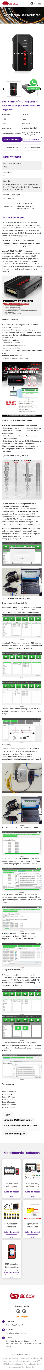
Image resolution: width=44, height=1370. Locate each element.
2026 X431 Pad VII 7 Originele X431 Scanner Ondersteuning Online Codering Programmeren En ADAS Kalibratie (11, 1185)
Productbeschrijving (32, 147)
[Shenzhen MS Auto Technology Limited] (10, 3)
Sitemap (28, 1354)
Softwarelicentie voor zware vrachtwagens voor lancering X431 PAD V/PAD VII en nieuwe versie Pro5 (11, 1225)
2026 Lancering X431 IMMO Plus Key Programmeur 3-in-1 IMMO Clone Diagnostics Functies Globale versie (32, 1185)
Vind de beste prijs (11, 139)
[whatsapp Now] (33, 89)
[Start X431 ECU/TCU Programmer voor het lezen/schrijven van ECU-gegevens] (23, 53)
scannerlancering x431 (15, 1133)
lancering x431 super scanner (18, 1120)
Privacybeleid (17, 1354)
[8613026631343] (18, 1311)
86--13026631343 (14, 1324)
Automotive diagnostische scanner (21, 1125)
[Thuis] (22, 1298)
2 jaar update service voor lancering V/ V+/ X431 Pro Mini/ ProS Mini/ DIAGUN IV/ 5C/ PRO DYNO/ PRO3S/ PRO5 (32, 1225)
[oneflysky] (24, 1311)
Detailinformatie (12, 147)
